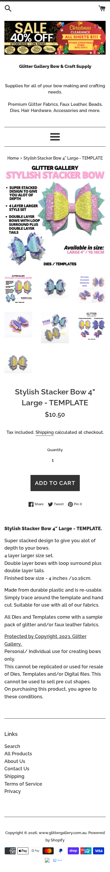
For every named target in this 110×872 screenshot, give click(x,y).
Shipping (44, 432)
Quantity (55, 450)
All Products (18, 753)
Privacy (12, 791)
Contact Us (16, 768)
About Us (14, 761)
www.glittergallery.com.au (63, 833)
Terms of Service (23, 784)
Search (12, 746)
